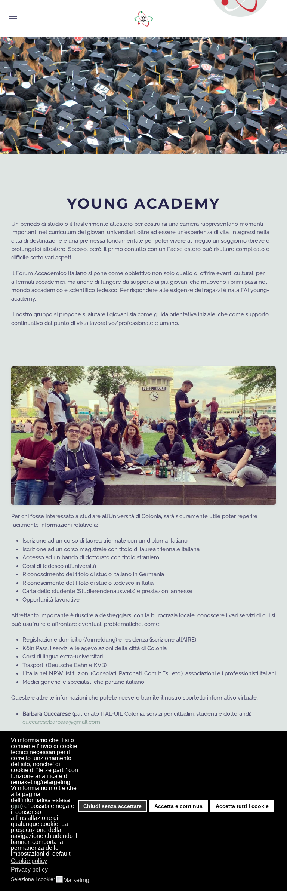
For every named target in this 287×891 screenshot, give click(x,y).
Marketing (76, 880)
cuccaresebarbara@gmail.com (61, 722)
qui (17, 806)
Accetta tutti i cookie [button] (242, 806)
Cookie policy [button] (29, 861)
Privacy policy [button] (29, 869)
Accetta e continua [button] (178, 806)
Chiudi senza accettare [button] (112, 806)
